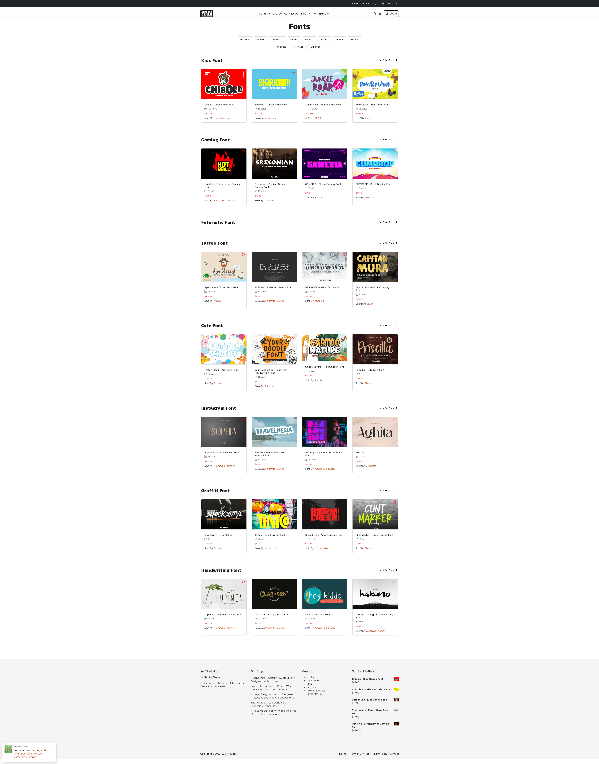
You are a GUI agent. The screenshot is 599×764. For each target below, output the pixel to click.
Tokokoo (269, 200)
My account (393, 3)
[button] (269, 14)
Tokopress (370, 466)
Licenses (311, 687)
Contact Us (291, 13)
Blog (374, 3)
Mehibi (318, 118)
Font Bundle (321, 13)
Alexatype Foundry (224, 118)
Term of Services (315, 690)
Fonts (262, 13)
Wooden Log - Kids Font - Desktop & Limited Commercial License (30, 753)
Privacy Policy (314, 694)
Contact (365, 3)
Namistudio (270, 118)
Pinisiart (369, 303)
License (354, 3)
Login (382, 3)
